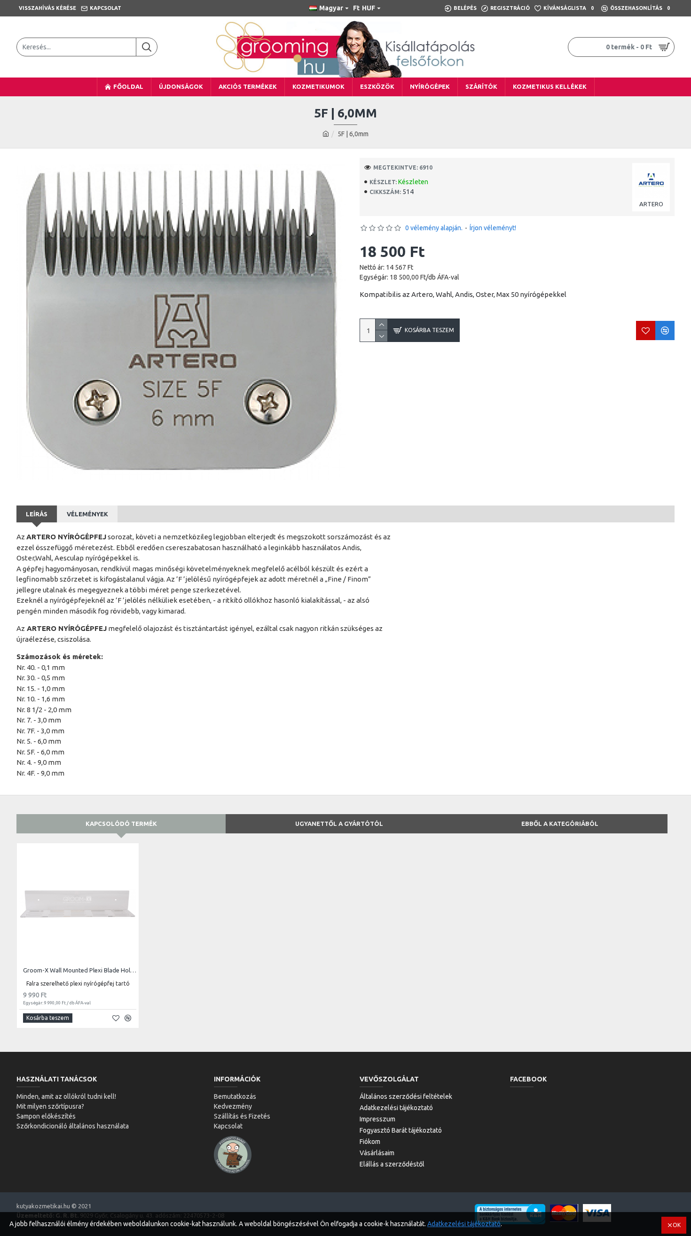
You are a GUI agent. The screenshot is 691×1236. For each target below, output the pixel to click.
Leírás (36, 514)
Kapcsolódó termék (121, 823)
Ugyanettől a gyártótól (339, 823)
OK (677, 1225)
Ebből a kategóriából (559, 823)
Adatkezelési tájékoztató (464, 1224)
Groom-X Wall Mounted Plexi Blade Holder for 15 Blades (79, 970)
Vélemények (87, 514)
